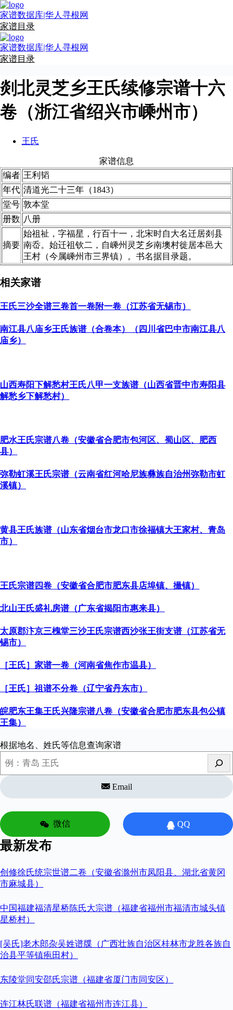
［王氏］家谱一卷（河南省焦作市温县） (78, 665)
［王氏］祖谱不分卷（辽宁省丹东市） (73, 688)
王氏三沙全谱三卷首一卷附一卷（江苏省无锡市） (95, 306)
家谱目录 (17, 26)
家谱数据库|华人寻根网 (44, 14)
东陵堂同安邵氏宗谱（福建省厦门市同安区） (86, 979)
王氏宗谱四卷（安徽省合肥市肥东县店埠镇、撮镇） (99, 585)
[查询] (219, 763)
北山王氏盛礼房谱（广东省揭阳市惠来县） (82, 608)
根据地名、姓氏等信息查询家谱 (60, 745)
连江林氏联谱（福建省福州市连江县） (73, 1003)
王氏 (30, 141)
